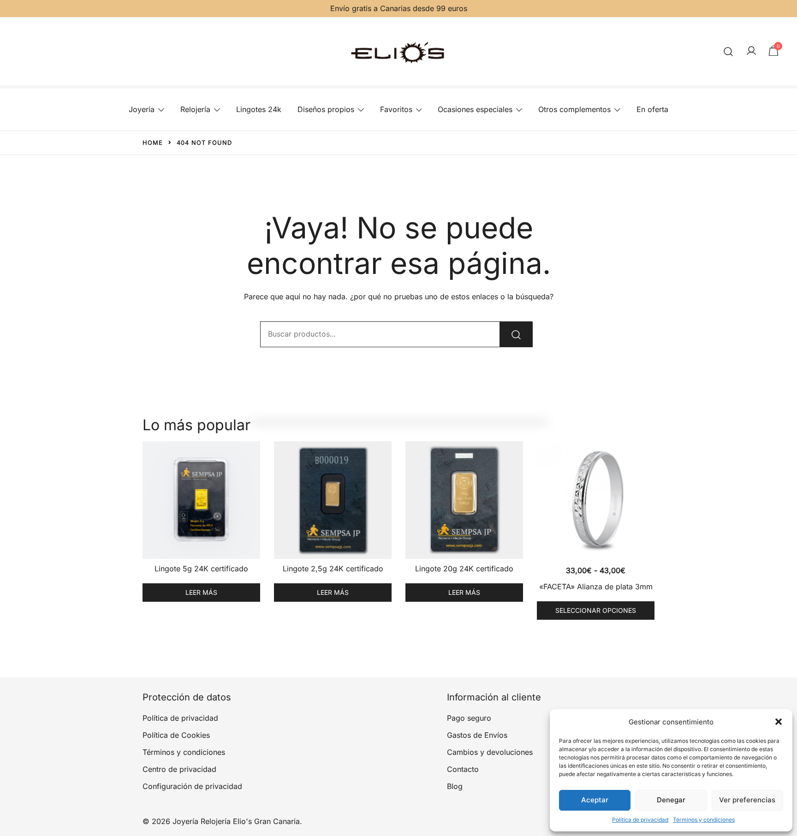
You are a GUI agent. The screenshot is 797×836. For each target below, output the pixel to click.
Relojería (195, 109)
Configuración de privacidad (192, 786)
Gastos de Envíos (477, 735)
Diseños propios (325, 109)
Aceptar (594, 799)
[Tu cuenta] (751, 51)
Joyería (142, 109)
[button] (778, 721)
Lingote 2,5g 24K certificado (333, 568)
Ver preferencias (747, 799)
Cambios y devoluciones (490, 752)
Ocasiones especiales (475, 109)
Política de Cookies (176, 735)
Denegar (671, 799)
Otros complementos (574, 109)
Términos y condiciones (704, 819)
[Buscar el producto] (516, 334)
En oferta (652, 109)
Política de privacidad (640, 819)
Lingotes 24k (258, 109)
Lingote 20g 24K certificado (464, 568)
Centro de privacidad (179, 769)
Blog (455, 786)
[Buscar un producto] (728, 51)
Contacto (463, 769)
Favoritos (396, 109)
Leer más (201, 592)
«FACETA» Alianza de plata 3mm (596, 586)
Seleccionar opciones (595, 610)
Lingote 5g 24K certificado (201, 568)
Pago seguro (469, 718)
